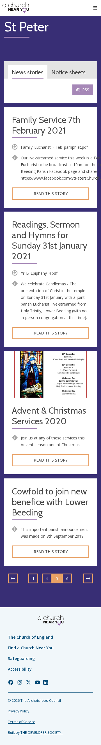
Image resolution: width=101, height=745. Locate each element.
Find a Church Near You (31, 647)
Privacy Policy (18, 711)
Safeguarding (21, 658)
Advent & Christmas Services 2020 (49, 416)
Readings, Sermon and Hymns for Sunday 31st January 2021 (49, 240)
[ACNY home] (15, 8)
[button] (95, 8)
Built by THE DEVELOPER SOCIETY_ (35, 732)
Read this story (51, 193)
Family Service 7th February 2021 (46, 125)
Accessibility (20, 669)
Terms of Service (21, 721)
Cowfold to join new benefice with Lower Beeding (50, 502)
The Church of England (30, 637)
